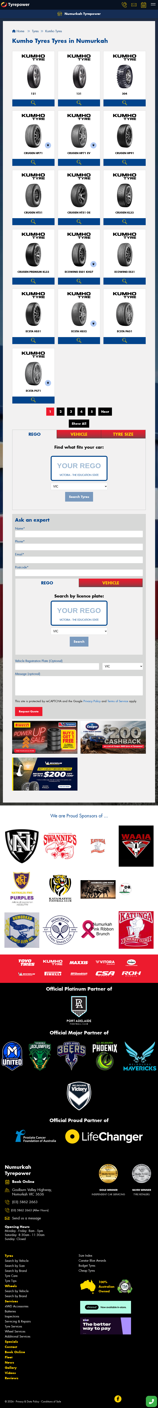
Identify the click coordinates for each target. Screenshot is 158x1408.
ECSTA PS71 (33, 390)
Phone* (20, 541)
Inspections (12, 1316)
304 (124, 93)
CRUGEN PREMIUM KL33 (33, 272)
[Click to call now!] (124, 5)
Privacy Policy (92, 701)
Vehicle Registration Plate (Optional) (39, 661)
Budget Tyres (87, 1266)
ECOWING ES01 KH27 (79, 272)
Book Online (15, 1352)
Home (20, 31)
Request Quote (29, 711)
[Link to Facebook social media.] (117, 1398)
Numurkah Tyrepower (82, 14)
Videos (10, 1373)
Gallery (11, 1368)
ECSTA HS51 (33, 331)
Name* (20, 528)
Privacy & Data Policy (27, 1401)
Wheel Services (15, 1331)
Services (11, 1301)
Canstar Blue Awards (92, 1261)
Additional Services (17, 1336)
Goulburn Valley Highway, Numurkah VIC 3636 (32, 1192)
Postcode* (22, 567)
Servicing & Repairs (18, 1321)
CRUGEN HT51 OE (78, 212)
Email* (19, 554)
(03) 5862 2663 (25, 1202)
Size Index (85, 1256)
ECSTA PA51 (124, 331)
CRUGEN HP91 (124, 153)
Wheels (11, 1286)
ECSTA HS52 (79, 331)
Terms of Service (118, 701)
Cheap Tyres (87, 1271)
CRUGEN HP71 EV (78, 153)
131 (79, 93)
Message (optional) (27, 674)
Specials (11, 1341)
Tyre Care (11, 1276)
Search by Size (15, 1266)
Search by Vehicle (17, 1261)
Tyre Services (13, 1326)
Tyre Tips (10, 1281)
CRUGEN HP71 (33, 153)
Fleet (9, 1357)
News (9, 1362)
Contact (11, 1347)
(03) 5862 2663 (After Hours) (30, 1210)
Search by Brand (16, 1271)
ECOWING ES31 (124, 272)
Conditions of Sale (51, 1401)
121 (33, 93)
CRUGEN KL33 (124, 212)
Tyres (9, 1256)
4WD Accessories (16, 1306)
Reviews (11, 1378)
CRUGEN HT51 (33, 212)
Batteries (10, 1311)
